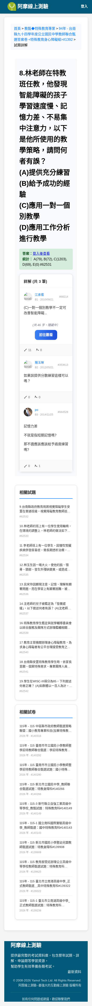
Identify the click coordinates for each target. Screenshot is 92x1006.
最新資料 (74, 972)
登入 (84, 6)
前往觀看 (46, 335)
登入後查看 (41, 253)
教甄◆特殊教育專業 (39, 28)
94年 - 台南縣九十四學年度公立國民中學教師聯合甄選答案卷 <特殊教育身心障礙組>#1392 (45, 34)
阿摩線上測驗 (32, 6)
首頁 (17, 28)
